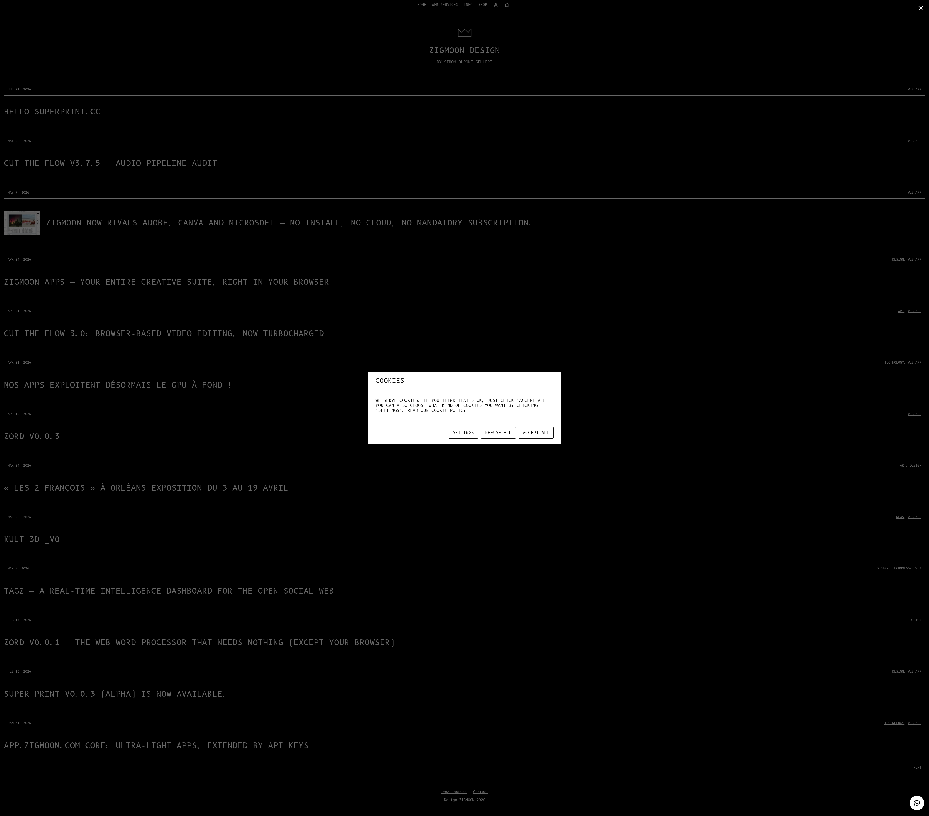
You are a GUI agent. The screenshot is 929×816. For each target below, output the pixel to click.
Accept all (536, 433)
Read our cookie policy (436, 410)
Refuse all (498, 433)
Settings (463, 433)
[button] (917, 803)
